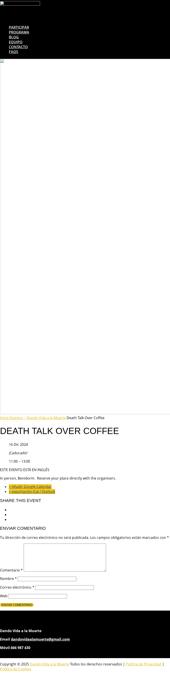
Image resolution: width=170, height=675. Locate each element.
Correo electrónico (17, 587)
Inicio (5, 417)
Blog (14, 37)
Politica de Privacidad (143, 664)
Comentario (11, 570)
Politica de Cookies (15, 669)
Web (4, 595)
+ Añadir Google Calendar (30, 486)
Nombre (8, 578)
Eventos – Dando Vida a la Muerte (38, 417)
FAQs (13, 51)
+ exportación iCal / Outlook (32, 491)
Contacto (18, 46)
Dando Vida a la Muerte (49, 664)
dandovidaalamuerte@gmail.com (40, 639)
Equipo (16, 42)
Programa (19, 32)
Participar (19, 27)
